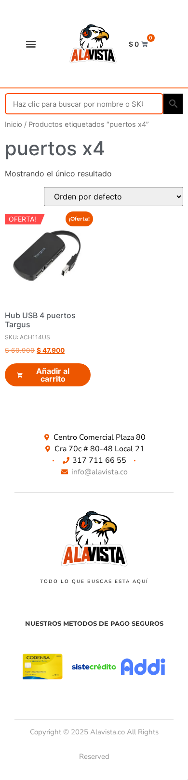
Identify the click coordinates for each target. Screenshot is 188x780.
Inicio (13, 124)
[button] (31, 44)
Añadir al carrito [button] (52, 375)
